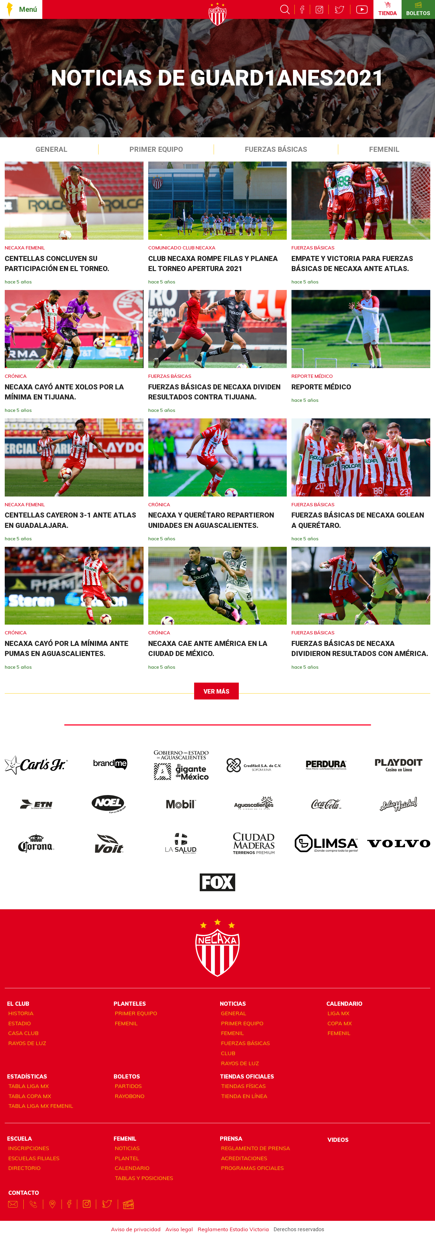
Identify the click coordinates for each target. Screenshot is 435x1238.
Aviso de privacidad (136, 1229)
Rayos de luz (27, 1043)
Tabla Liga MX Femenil (40, 1105)
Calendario (132, 1168)
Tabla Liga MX (28, 1086)
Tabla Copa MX (29, 1096)
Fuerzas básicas (245, 1043)
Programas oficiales (252, 1168)
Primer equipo (156, 149)
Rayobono (129, 1096)
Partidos (128, 1086)
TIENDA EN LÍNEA (244, 1096)
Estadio (19, 1023)
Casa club (23, 1033)
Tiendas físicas (243, 1086)
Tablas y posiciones (144, 1178)
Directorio (24, 1168)
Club (228, 1053)
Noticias (127, 1148)
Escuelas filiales (33, 1158)
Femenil (384, 149)
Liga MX (338, 1013)
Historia (20, 1013)
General (51, 149)
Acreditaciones (244, 1158)
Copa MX (340, 1023)
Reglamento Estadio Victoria (233, 1229)
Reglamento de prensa (255, 1148)
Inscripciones (28, 1148)
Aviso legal (179, 1229)
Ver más (216, 691)
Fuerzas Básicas (276, 149)
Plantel (127, 1158)
